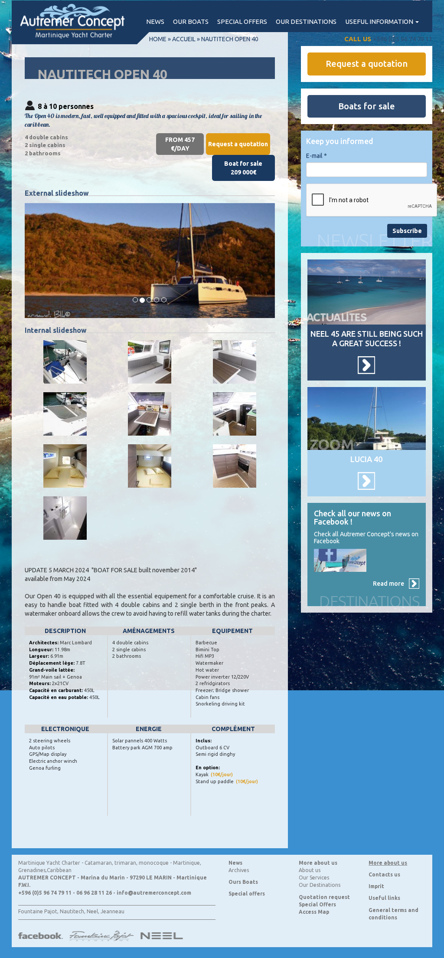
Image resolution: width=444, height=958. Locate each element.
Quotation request (324, 897)
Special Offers (317, 904)
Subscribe (407, 230)
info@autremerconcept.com (154, 893)
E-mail (316, 155)
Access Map (314, 912)
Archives (239, 870)
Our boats (191, 21)
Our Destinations (319, 885)
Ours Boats (243, 882)
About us (309, 870)
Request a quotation (238, 144)
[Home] (77, 22)
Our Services (314, 877)
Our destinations (306, 21)
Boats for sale (366, 106)
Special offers (242, 21)
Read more (388, 583)
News (155, 21)
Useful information (380, 21)
